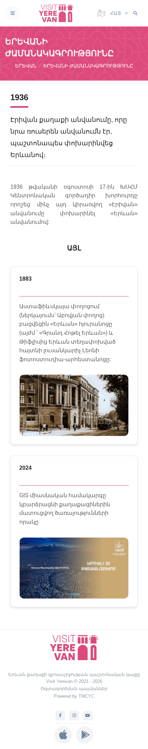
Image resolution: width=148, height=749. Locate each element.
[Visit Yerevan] (58, 13)
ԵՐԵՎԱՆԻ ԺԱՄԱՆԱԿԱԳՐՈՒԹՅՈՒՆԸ (88, 66)
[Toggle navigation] (12, 13)
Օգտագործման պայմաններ (74, 688)
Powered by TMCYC (74, 696)
